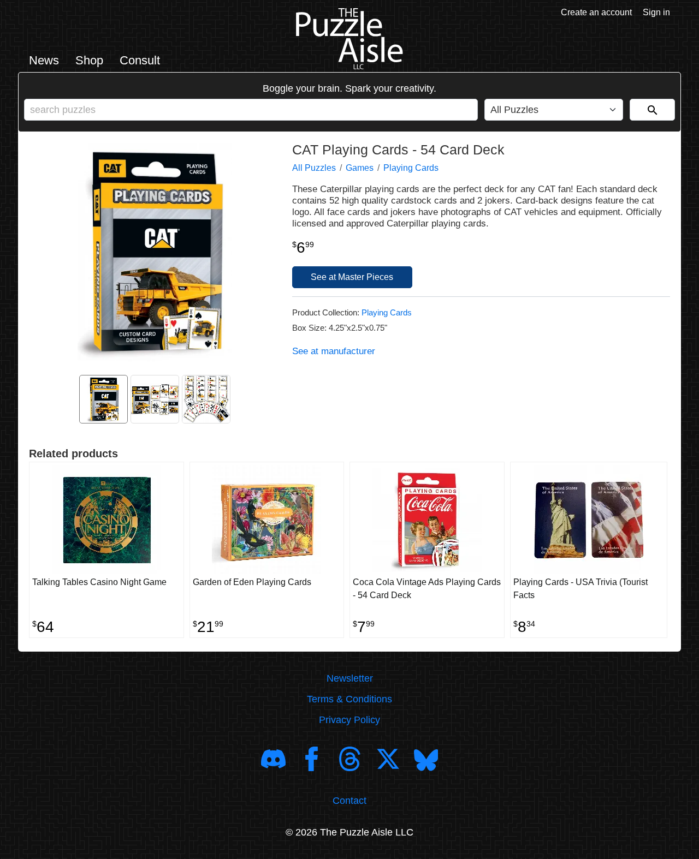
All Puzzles (314, 167)
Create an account (596, 12)
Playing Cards (411, 167)
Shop (89, 60)
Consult (140, 60)
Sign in (656, 12)
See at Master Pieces (352, 277)
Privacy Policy (349, 719)
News (44, 60)
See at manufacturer (333, 351)
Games (360, 167)
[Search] (652, 110)
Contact (349, 800)
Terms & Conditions (349, 699)
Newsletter (350, 678)
